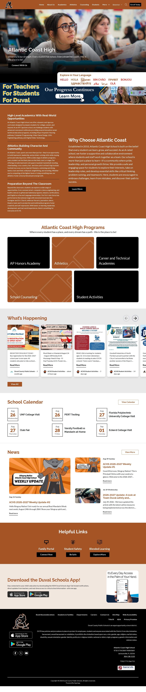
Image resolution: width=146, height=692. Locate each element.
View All (14, 384)
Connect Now (46, 554)
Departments (82, 615)
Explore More (100, 554)
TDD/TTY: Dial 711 (127, 661)
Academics (62, 5)
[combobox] (64, 81)
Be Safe (73, 554)
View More (130, 452)
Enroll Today (135, 5)
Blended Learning (99, 548)
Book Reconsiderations (45, 615)
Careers (94, 615)
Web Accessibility (130, 615)
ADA (119, 619)
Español (74, 79)
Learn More (77, 189)
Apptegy (77, 683)
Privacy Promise (130, 619)
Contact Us (104, 615)
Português (112, 83)
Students (95, 5)
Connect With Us (19, 65)
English (64, 79)
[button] (135, 318)
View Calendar (128, 402)
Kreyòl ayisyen (126, 79)
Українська (113, 79)
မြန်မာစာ (85, 79)
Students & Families (65, 615)
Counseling (84, 5)
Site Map (115, 615)
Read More (15, 365)
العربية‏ (105, 83)
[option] (74, 79)
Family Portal (46, 548)
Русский (81, 83)
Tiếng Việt (99, 79)
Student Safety (73, 548)
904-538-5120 (129, 656)
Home (41, 5)
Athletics (73, 5)
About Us (51, 5)
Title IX (111, 619)
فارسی (96, 83)
